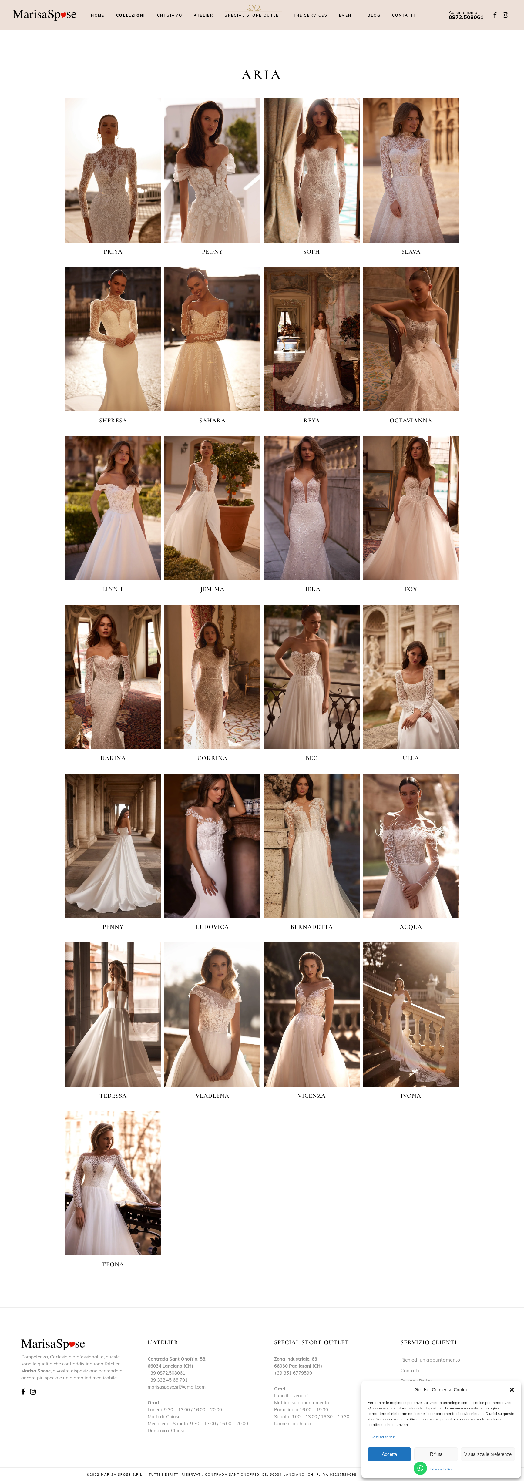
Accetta (389, 1454)
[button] (512, 1390)
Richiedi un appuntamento (430, 1360)
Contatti (410, 1370)
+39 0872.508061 (166, 1373)
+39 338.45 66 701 (168, 1380)
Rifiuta (436, 1454)
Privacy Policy (441, 1469)
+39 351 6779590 (293, 1373)
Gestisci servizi (383, 1437)
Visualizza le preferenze (488, 1454)
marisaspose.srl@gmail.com (177, 1387)
